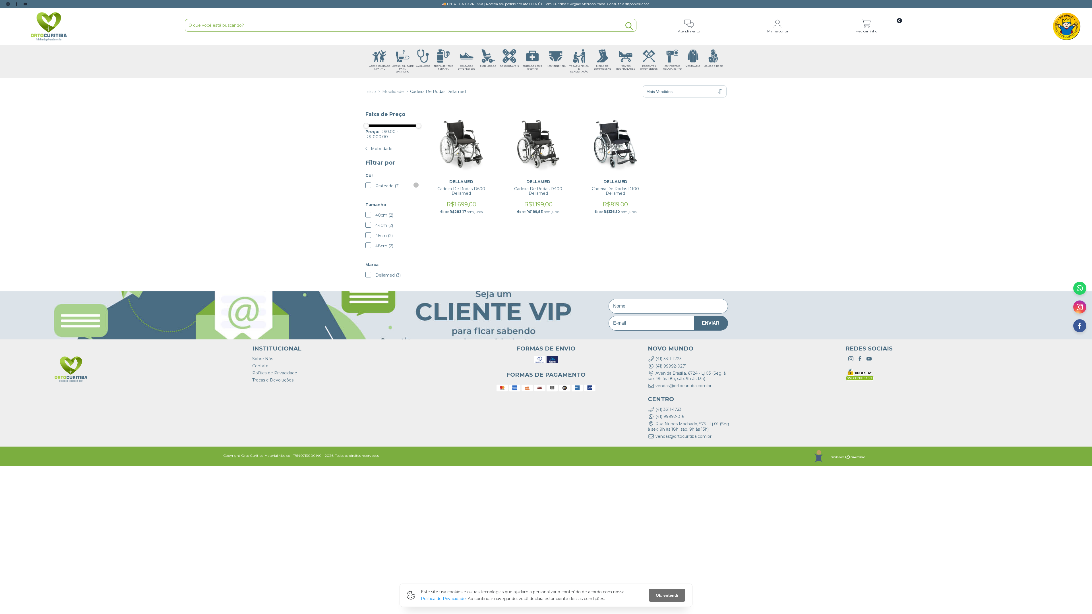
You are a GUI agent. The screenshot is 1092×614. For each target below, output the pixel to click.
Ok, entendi (667, 595)
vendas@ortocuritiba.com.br (683, 385)
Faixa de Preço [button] (385, 114)
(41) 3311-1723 (668, 358)
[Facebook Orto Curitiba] (17, 4)
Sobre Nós (262, 358)
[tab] (392, 114)
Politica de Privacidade (443, 598)
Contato (260, 365)
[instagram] (1080, 308)
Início (370, 91)
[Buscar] (629, 26)
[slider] (366, 125)
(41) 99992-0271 (671, 366)
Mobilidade (393, 91)
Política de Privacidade (274, 373)
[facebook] (1080, 327)
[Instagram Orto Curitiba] (8, 4)
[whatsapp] (1080, 290)
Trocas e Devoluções (272, 380)
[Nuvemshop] (848, 458)
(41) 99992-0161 (670, 416)
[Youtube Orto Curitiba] (25, 4)
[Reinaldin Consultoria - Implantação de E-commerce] (818, 456)
